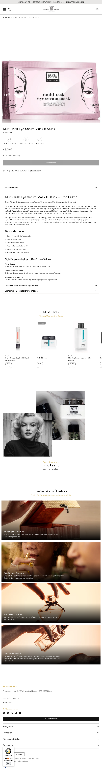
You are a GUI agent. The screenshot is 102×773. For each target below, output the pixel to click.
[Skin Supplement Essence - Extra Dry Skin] (81, 337)
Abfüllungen (7, 702)
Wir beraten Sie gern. (32, 171)
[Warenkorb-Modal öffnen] (97, 9)
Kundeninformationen (11, 698)
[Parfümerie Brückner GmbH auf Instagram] (12, 713)
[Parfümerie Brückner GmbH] (51, 9)
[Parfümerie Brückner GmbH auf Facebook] (4, 713)
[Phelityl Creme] (49, 337)
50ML (40, 363)
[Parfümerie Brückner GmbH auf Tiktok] (16, 713)
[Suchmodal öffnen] (9, 9)
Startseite (6, 17)
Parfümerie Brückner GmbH (29, 759)
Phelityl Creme (42, 358)
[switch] (8, 763)
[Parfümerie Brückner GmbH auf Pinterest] (8, 713)
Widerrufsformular (51, 719)
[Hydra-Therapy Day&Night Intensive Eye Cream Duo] (18, 337)
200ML (72, 364)
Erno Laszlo (7, 132)
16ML (8, 364)
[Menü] (12, 748)
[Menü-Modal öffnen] (4, 9)
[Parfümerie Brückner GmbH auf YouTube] (20, 713)
